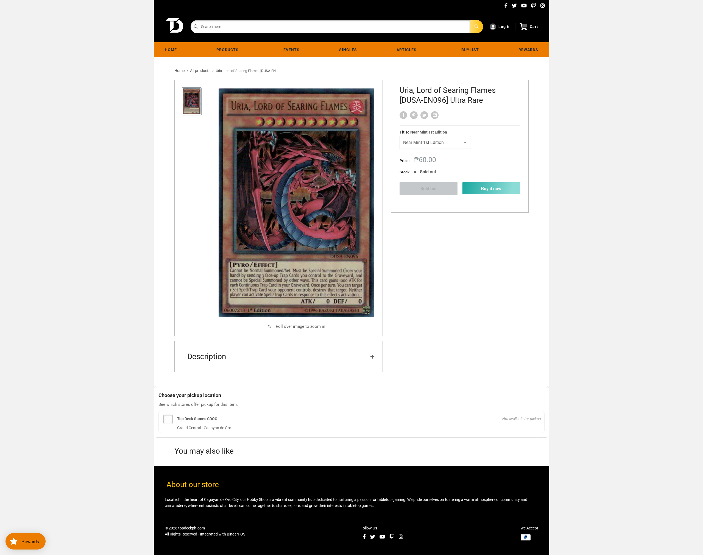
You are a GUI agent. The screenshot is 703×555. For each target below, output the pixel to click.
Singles (348, 50)
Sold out (428, 188)
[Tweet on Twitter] (424, 115)
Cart (534, 26)
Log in (504, 26)
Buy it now (491, 188)
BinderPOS (236, 534)
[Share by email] (435, 115)
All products (200, 70)
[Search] (476, 26)
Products (228, 50)
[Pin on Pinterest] (414, 115)
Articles (408, 50)
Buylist (470, 50)
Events (291, 50)
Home (171, 50)
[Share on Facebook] (403, 115)
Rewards (528, 50)
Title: (423, 132)
